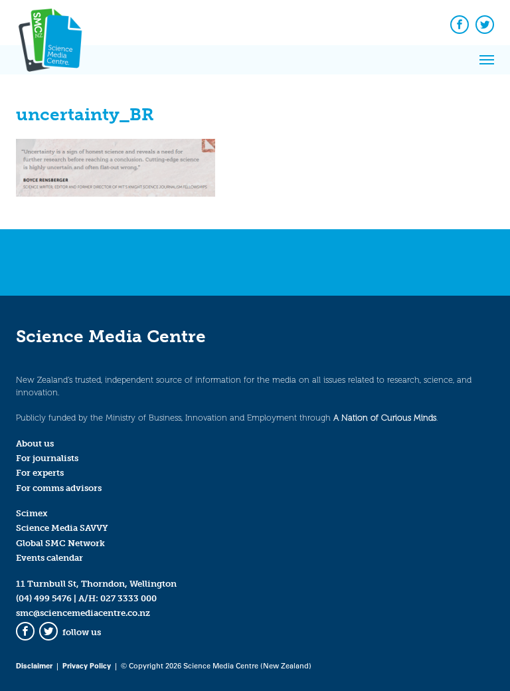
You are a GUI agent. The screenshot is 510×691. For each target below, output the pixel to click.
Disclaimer (34, 665)
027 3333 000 (128, 598)
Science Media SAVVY (62, 528)
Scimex (32, 513)
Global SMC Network (60, 543)
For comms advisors (59, 488)
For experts (40, 473)
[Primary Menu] (486, 59)
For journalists (47, 458)
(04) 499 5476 (44, 598)
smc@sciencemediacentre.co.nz (83, 613)
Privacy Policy (86, 665)
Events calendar (49, 558)
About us (35, 443)
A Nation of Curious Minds (384, 418)
